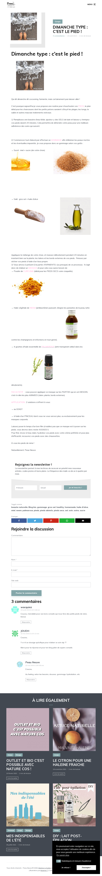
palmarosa (28, 510)
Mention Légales (45, 868)
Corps (57, 21)
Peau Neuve (32, 662)
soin (71, 510)
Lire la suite (12, 778)
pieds (36, 510)
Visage (18, 755)
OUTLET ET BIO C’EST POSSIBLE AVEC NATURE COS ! (25, 764)
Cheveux (11, 830)
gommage (42, 507)
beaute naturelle (19, 507)
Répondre (26, 622)
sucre (82, 510)
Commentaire (17, 535)
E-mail (14, 570)
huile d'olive (82, 507)
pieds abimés (46, 510)
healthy (60, 507)
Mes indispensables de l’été (25, 838)
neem (19, 510)
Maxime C (44, 870)
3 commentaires (59, 36)
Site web (14, 581)
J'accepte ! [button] (86, 868)
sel (66, 510)
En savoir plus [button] (63, 855)
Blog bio (32, 507)
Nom (14, 560)
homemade (70, 507)
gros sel (52, 507)
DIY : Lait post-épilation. (67, 838)
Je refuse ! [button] (65, 868)
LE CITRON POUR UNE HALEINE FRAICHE (72, 762)
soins (76, 510)
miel (13, 510)
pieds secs (59, 510)
